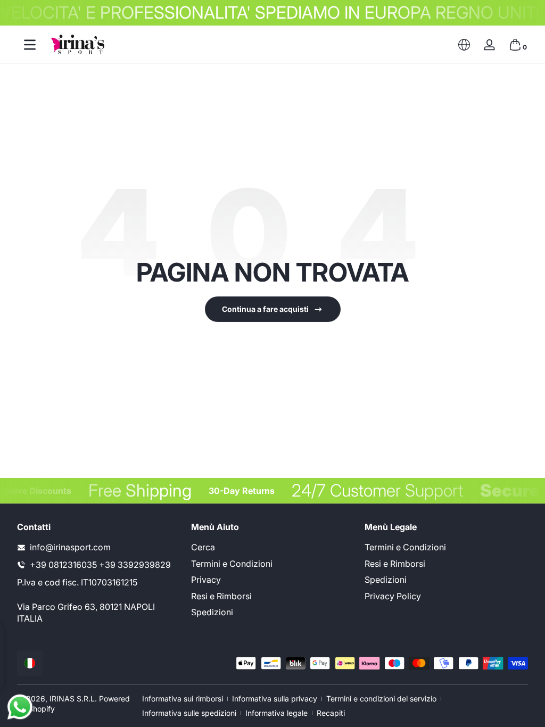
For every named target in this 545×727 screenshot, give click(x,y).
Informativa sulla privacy (274, 698)
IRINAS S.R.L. (73, 698)
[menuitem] (272, 547)
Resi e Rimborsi (221, 596)
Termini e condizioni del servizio (381, 698)
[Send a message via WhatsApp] (20, 707)
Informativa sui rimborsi (182, 698)
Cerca (203, 547)
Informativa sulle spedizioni (189, 712)
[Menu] (30, 44)
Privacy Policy (393, 596)
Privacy (206, 579)
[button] (464, 45)
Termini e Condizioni (231, 563)
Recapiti (331, 712)
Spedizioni (212, 612)
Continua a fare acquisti (265, 308)
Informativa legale (276, 712)
